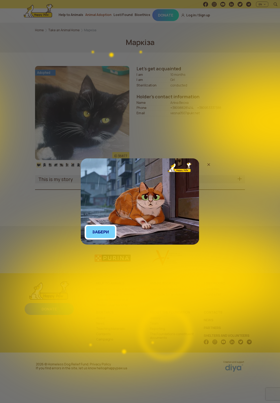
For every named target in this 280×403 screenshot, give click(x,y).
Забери (100, 232)
